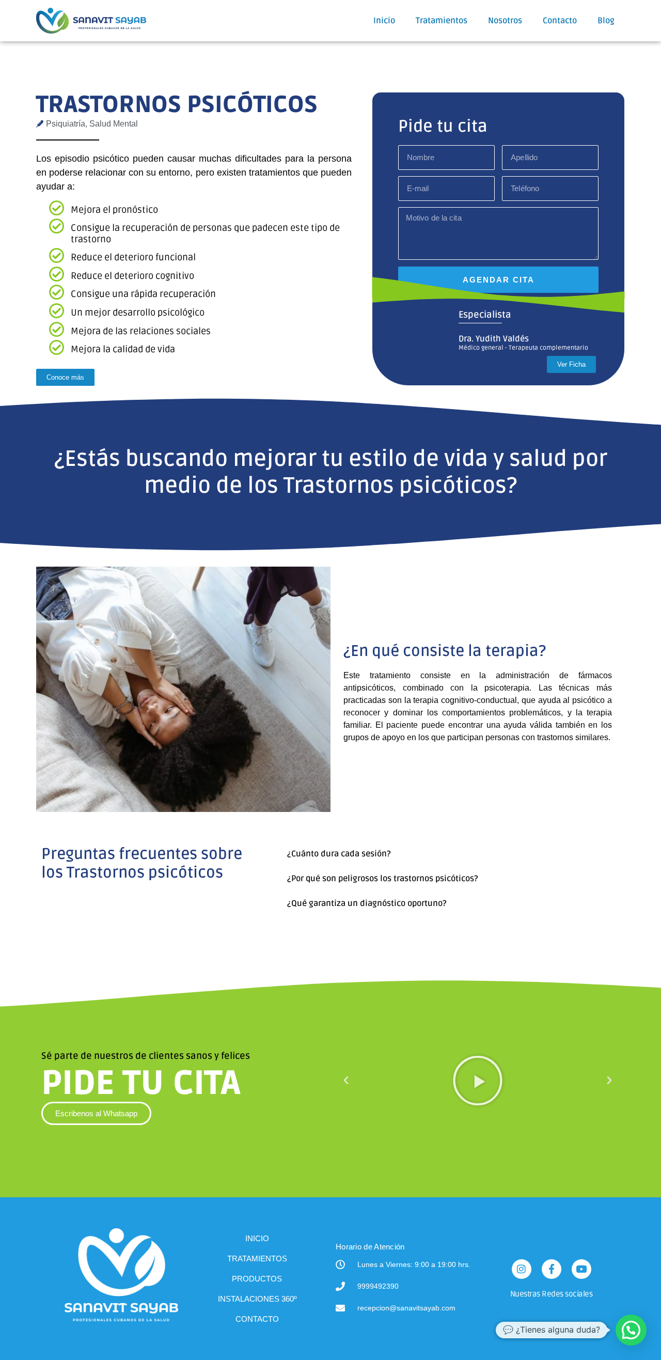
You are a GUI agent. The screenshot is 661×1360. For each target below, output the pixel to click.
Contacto (560, 20)
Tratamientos (441, 20)
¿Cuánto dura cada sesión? (339, 854)
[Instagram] (521, 1269)
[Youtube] (581, 1269)
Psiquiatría (65, 123)
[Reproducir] (478, 1080)
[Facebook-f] (551, 1269)
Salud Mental (113, 123)
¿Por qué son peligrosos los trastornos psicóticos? (382, 878)
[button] (448, 853)
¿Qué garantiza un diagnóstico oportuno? (367, 903)
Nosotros (505, 20)
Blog (606, 20)
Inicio (384, 20)
